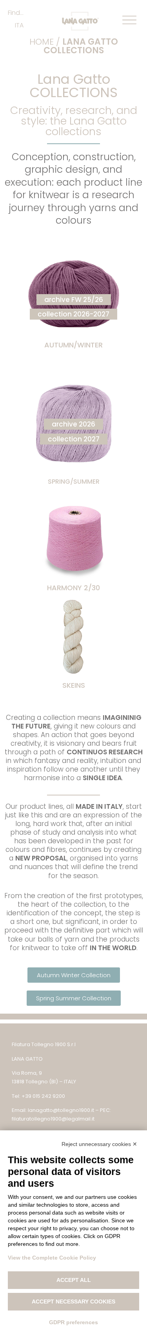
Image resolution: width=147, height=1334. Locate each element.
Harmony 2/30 (73, 588)
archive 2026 (73, 424)
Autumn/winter (73, 345)
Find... (16, 12)
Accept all (73, 1280)
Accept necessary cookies (73, 1301)
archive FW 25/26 (73, 299)
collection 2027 (74, 439)
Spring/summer (74, 481)
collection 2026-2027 (73, 314)
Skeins (73, 685)
